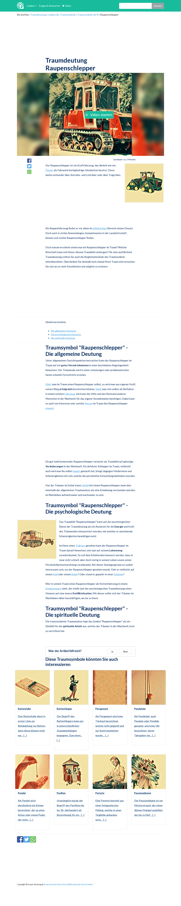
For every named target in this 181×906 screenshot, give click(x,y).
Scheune (118, 574)
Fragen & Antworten (49, 5)
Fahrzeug (69, 393)
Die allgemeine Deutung (63, 330)
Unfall (85, 485)
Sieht (98, 389)
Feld (55, 574)
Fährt (48, 384)
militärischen (99, 228)
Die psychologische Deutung (66, 334)
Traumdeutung (38, 14)
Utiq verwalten (86, 884)
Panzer (49, 170)
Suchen (158, 5)
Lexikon (31, 5)
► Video (66, 5)
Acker (74, 574)
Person (89, 403)
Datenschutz (61, 884)
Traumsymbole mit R (87, 14)
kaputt (76, 471)
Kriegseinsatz (53, 588)
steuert (49, 408)
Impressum (49, 884)
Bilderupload (73, 884)
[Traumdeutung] (20, 5)
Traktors (80, 545)
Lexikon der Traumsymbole (61, 14)
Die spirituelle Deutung (63, 338)
